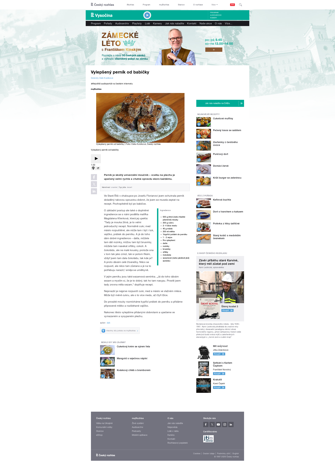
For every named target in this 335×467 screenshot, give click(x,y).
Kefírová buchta (222, 199)
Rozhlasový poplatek (178, 443)
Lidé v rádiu (173, 431)
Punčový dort (220, 154)
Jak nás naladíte (174, 23)
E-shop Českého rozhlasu (212, 253)
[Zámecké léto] (167, 45)
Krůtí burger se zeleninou (227, 177)
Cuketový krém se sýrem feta (133, 346)
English (236, 453)
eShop (99, 435)
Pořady (108, 23)
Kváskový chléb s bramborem (133, 370)
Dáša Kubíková (138, 144)
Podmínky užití (223, 453)
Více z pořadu (205, 196)
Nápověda (172, 427)
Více (228, 23)
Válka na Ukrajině (104, 423)
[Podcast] (93, 168)
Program (146, 5)
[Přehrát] (96, 158)
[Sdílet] (98, 168)
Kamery (213, 18)
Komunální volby (104, 427)
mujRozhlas (164, 5)
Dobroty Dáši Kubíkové (102, 78)
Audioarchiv (215, 15)
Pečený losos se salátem (227, 130)
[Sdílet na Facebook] (94, 177)
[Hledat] (240, 4)
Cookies (196, 453)
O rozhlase (198, 5)
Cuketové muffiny (223, 118)
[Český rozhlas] (102, 4)
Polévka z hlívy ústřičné (226, 223)
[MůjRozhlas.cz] (96, 89)
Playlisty (137, 23)
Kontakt (191, 23)
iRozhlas (130, 5)
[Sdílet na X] (94, 184)
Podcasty (136, 431)
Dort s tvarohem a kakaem (228, 211)
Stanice (181, 5)
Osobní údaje (209, 453)
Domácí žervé (221, 165)
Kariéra (171, 435)
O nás (218, 23)
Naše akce (206, 23)
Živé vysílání (138, 423)
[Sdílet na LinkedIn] (94, 191)
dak (108, 323)
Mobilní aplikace (139, 435)
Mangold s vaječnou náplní (132, 358)
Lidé (147, 23)
